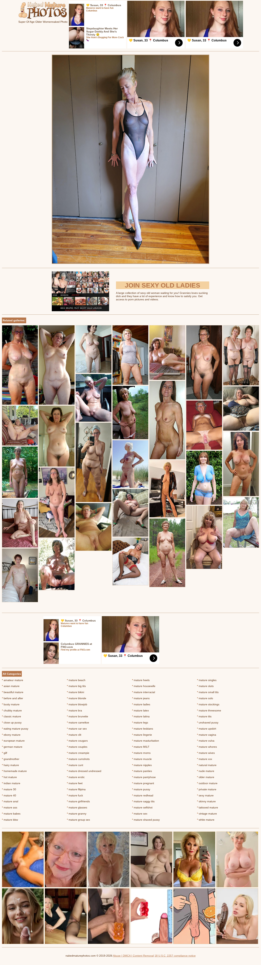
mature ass (9, 807)
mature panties (142, 771)
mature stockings (208, 704)
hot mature (9, 777)
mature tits (204, 716)
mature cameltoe (78, 722)
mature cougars (77, 740)
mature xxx (204, 759)
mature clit (74, 734)
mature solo (205, 698)
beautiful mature (12, 692)
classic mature (11, 716)
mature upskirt (206, 728)
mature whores (207, 746)
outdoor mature (207, 783)
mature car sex (77, 728)
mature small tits (208, 692)
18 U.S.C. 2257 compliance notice (175, 955)
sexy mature (205, 795)
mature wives (206, 752)
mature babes (11, 813)
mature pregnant (143, 783)
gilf (4, 752)
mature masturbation (145, 740)
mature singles (206, 680)
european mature (13, 740)
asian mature (10, 686)
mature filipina (76, 789)
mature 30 (9, 789)
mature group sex (78, 819)
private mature (206, 789)
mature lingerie (142, 734)
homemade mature (14, 771)
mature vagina (206, 734)
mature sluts (205, 686)
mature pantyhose (144, 777)
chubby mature (12, 710)
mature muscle (142, 759)
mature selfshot (142, 807)
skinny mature (206, 801)
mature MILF (140, 746)
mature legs (140, 722)
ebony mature (11, 734)
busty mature (10, 704)
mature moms (141, 752)
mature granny (76, 813)
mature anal (10, 801)
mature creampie (78, 752)
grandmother (10, 759)
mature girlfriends (78, 801)
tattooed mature (207, 807)
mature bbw (10, 819)
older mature (205, 777)
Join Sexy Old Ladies (162, 285)
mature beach (76, 680)
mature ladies (141, 704)
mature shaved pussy (146, 819)
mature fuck (75, 795)
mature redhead (142, 795)
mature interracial (143, 692)
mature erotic (76, 777)
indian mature (11, 783)
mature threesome (209, 710)
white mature (205, 819)
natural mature (206, 765)
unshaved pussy (207, 722)
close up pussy (12, 722)
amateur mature (12, 680)
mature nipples (142, 765)
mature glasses (77, 807)
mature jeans (141, 698)
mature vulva (205, 740)
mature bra (74, 710)
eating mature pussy (15, 728)
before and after (12, 698)
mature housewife (143, 686)
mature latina (141, 716)
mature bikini (75, 692)
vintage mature (207, 813)
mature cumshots (78, 759)
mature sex (139, 813)
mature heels (141, 680)
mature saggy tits (143, 801)
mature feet (75, 783)
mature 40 (9, 795)
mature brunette (77, 716)
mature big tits (76, 686)
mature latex (140, 710)
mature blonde (76, 698)
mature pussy (141, 789)
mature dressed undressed (84, 771)
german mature (12, 746)
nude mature (205, 771)
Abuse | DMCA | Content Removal (133, 955)
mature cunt (75, 765)
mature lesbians (142, 728)
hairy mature (10, 765)
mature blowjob (77, 704)
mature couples (77, 746)
